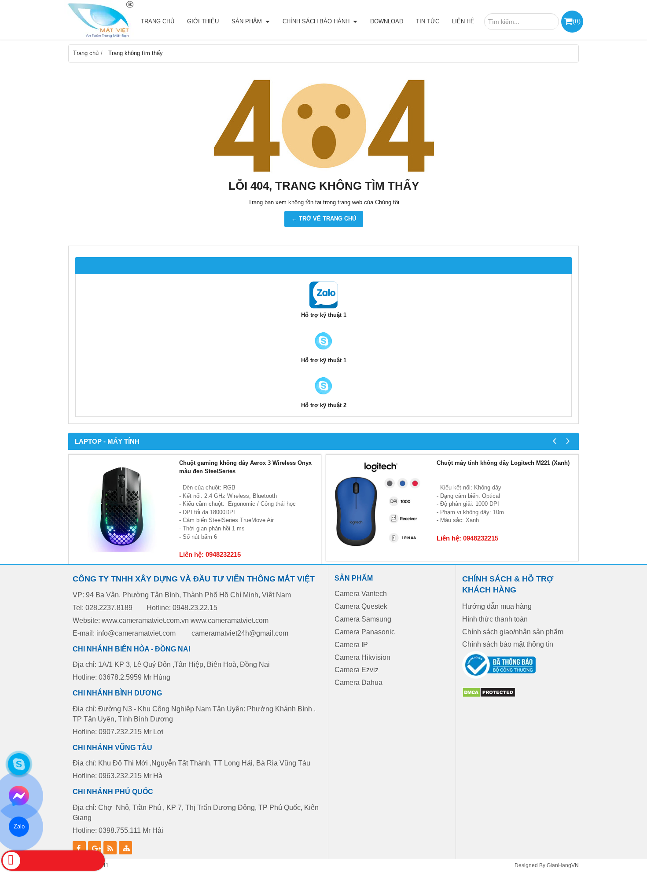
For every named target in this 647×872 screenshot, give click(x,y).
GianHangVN (563, 865)
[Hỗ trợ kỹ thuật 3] (323, 397)
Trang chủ (157, 21)
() (577, 21)
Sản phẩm (248, 21)
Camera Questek (361, 606)
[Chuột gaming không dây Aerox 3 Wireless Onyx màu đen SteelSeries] (121, 507)
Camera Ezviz (357, 669)
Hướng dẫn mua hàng (497, 606)
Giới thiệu (203, 21)
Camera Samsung (363, 619)
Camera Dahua (358, 682)
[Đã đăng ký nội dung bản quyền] (488, 695)
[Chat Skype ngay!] (19, 764)
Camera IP (351, 644)
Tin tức (427, 21)
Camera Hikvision (362, 657)
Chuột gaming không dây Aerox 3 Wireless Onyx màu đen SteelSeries (245, 467)
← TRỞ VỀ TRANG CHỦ (323, 218)
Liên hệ (463, 21)
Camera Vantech (361, 593)
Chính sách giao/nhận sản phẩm (512, 632)
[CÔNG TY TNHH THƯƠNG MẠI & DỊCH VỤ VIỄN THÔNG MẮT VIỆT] (99, 20)
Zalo (18, 826)
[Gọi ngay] (53, 860)
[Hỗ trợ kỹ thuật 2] (323, 352)
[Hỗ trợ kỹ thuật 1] (323, 307)
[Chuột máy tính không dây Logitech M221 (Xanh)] (379, 507)
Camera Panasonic (365, 632)
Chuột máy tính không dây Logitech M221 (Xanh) (503, 463)
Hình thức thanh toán (495, 619)
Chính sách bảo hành (317, 21)
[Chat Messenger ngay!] (19, 796)
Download (386, 21)
